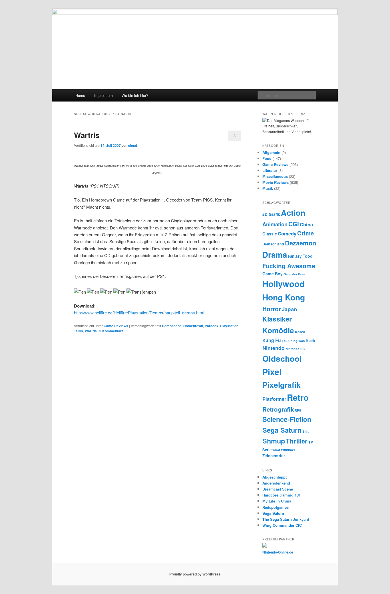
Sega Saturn (281, 430)
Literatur (269, 170)
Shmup (273, 440)
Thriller (296, 440)
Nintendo (273, 347)
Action (293, 212)
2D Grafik (271, 214)
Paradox (211, 325)
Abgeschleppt (274, 477)
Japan (289, 309)
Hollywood (283, 284)
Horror (271, 308)
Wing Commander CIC (282, 525)
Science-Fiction (286, 419)
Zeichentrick (274, 455)
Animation (275, 224)
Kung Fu (271, 340)
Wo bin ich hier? (135, 95)
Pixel (272, 372)
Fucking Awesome (288, 265)
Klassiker (277, 319)
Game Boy (272, 273)
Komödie (278, 330)
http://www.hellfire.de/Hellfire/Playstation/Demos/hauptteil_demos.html (139, 313)
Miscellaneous (275, 176)
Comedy (287, 233)
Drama (274, 254)
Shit (305, 431)
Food (267, 158)
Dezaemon (300, 242)
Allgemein (271, 152)
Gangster (290, 274)
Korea (300, 331)
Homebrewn (193, 325)
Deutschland (273, 244)
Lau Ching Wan (293, 341)
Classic (269, 234)
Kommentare (111, 330)
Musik (267, 188)
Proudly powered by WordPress (195, 574)
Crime (305, 233)
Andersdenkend (276, 483)
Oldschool (282, 358)
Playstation (229, 325)
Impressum (103, 95)
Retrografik (278, 409)
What (276, 450)
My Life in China (276, 501)
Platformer (274, 398)
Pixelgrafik (281, 384)
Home (80, 95)
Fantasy (294, 256)
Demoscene (172, 325)
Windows (288, 449)
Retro (298, 397)
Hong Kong (283, 297)
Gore (301, 274)
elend (132, 145)
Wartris (86, 135)
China (306, 224)
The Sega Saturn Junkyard (285, 519)
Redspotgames (275, 507)
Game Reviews (116, 325)
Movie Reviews (275, 182)
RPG (298, 410)
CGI (293, 223)
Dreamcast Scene (277, 489)
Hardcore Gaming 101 (281, 495)
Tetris (78, 330)
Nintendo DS (295, 349)
